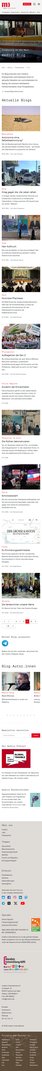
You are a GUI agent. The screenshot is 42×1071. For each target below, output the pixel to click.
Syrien (32, 1057)
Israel (17, 1040)
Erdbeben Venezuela (10, 12)
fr (12, 1019)
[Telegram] (3, 903)
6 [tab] (14, 715)
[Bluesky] (3, 897)
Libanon (18, 1045)
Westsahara (34, 1065)
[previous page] (4, 621)
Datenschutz (6, 1013)
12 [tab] (34, 715)
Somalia (32, 1050)
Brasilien (5, 1047)
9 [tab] (24, 715)
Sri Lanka (33, 1052)
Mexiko (18, 1052)
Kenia (18, 1042)
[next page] (13, 626)
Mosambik (19, 1055)
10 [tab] (27, 715)
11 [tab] (31, 715)
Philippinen (33, 1042)
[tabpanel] (18, 691)
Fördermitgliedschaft (10, 922)
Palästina (33, 1040)
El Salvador (5, 1052)
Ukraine (32, 1062)
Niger (17, 1062)
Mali (17, 1047)
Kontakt (5, 1007)
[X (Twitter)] (15, 903)
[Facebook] (9, 897)
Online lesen (17, 805)
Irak (3, 1062)
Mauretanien (20, 1050)
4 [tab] (7, 715)
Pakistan (19, 1065)
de (3, 1019)
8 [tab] (21, 715)
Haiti (3, 1057)
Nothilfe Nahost (28, 12)
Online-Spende (7, 919)
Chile (3, 1050)
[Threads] (9, 903)
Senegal (32, 1045)
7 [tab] (17, 715)
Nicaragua (19, 1060)
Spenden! (27, 4)
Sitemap (5, 1016)
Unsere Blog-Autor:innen (13, 91)
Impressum (6, 1010)
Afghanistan (6, 1040)
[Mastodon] (26, 897)
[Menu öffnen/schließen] (36, 4)
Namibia (18, 1057)
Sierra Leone (34, 1047)
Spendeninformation (9, 925)
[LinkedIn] (20, 897)
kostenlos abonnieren (10, 807)
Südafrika (33, 1055)
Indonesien (5, 1060)
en (6, 1019)
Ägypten (5, 1042)
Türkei (32, 1060)
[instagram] (14, 897)
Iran (3, 1065)
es (9, 1019)
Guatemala (5, 1055)
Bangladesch (6, 1045)
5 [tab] (11, 715)
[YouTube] (23, 903)
